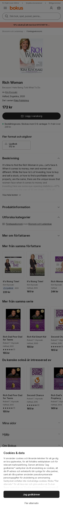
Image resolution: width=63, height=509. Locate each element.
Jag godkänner (31, 494)
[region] (31, 478)
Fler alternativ (31, 503)
